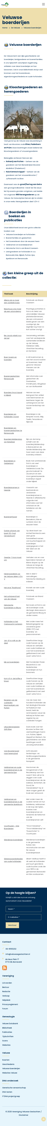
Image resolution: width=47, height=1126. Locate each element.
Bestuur (5, 987)
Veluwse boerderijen (11, 1068)
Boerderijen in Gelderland (9, 462)
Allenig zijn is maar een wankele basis (12, 301)
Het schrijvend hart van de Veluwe (12, 597)
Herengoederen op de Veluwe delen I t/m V (13, 576)
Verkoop (5, 996)
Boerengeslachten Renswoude (12, 377)
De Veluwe (15, 28)
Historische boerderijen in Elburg (12, 606)
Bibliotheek (7, 1028)
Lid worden (7, 983)
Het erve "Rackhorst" (12, 587)
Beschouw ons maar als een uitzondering (12, 310)
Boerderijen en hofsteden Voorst (11, 415)
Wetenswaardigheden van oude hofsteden (13, 860)
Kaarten (5, 1060)
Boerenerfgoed (10, 517)
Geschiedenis (8, 1064)
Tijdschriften (7, 1036)
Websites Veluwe (9, 1073)
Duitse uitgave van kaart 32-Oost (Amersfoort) (12, 533)
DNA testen (7, 1092)
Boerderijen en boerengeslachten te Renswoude (13, 430)
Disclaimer (23, 1115)
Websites (6, 1045)
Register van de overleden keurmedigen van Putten (11, 704)
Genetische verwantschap (14, 1088)
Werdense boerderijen (13, 840)
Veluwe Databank (10, 1023)
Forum (5, 1008)
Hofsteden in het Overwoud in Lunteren (13, 622)
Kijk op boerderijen (11, 662)
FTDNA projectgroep (11, 1096)
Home (4, 28)
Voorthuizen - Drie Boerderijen (11, 827)
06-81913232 (11, 949)
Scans (5, 1040)
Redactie (6, 991)
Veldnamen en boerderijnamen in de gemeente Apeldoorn (13, 802)
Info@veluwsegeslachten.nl (18, 954)
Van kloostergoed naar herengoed (11, 752)
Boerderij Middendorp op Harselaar (13, 440)
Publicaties (7, 1032)
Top (43, 1119)
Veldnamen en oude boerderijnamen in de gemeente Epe (13, 770)
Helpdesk (6, 1000)
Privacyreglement (10, 1004)
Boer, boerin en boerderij (10, 358)
